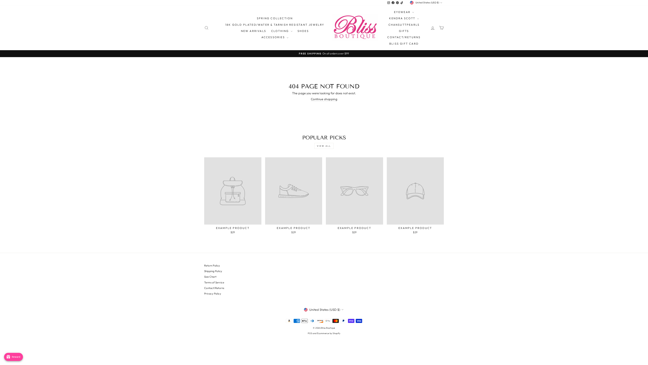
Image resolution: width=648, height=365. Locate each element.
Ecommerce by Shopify (328, 333)
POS (310, 333)
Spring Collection (275, 18)
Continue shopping (324, 99)
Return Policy (212, 265)
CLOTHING (280, 31)
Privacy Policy (212, 293)
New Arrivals (253, 31)
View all (324, 146)
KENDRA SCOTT (402, 18)
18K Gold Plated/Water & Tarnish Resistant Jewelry (275, 24)
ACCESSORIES (273, 37)
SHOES (303, 31)
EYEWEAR (403, 12)
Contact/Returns (404, 37)
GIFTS (404, 31)
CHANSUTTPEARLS (404, 24)
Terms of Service (214, 282)
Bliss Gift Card (404, 43)
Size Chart (210, 276)
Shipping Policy (213, 271)
